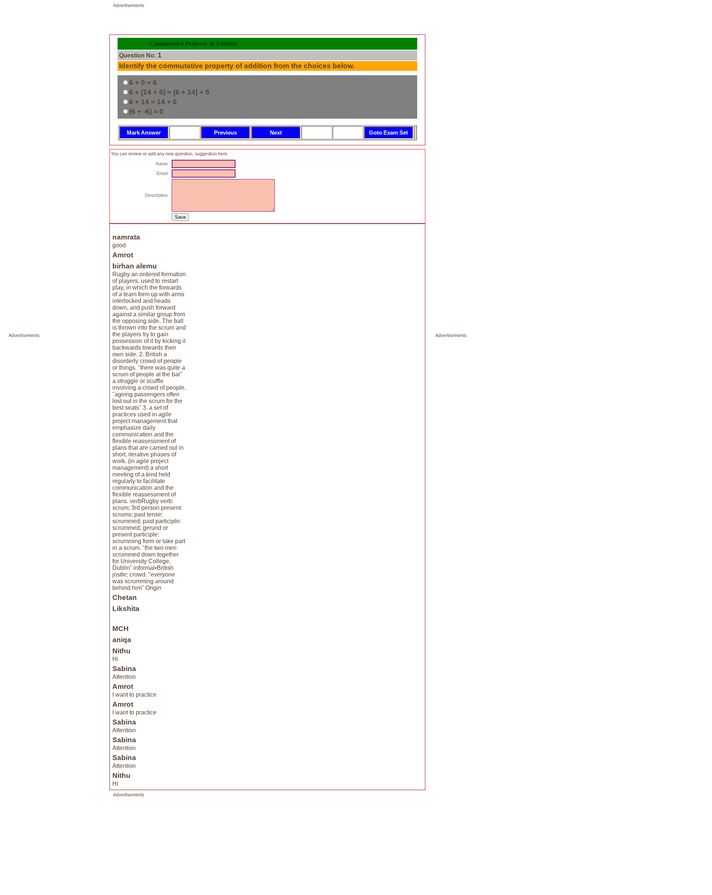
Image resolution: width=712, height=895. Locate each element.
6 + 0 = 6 (143, 82)
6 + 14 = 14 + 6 (153, 102)
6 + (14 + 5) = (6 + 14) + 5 (169, 92)
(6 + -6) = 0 (146, 111)
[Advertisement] (30, 452)
